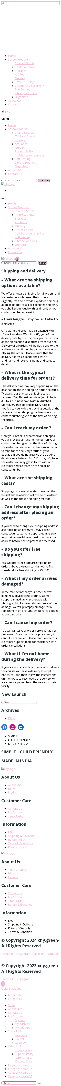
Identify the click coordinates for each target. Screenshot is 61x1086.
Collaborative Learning (29, 86)
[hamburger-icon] (2, 198)
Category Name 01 (20, 1065)
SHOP (11, 1005)
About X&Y (15, 101)
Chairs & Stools (24, 63)
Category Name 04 (20, 1076)
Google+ (20, 1043)
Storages (20, 71)
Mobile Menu (16, 995)
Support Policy (24, 1054)
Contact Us (15, 104)
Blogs (11, 718)
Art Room (21, 74)
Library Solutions (26, 93)
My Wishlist (22, 1024)
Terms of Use (23, 1061)
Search (42, 263)
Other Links (15, 1046)
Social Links (15, 1031)
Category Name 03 (20, 1072)
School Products (18, 59)
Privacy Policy (23, 1050)
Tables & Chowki (25, 67)
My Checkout (23, 1028)
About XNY (15, 1009)
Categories (15, 999)
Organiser (21, 97)
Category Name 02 (20, 1069)
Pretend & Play (24, 82)
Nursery (20, 78)
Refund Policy (23, 1057)
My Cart (20, 1020)
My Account (15, 1016)
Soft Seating (22, 89)
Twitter (19, 1039)
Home (12, 56)
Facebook (21, 1035)
